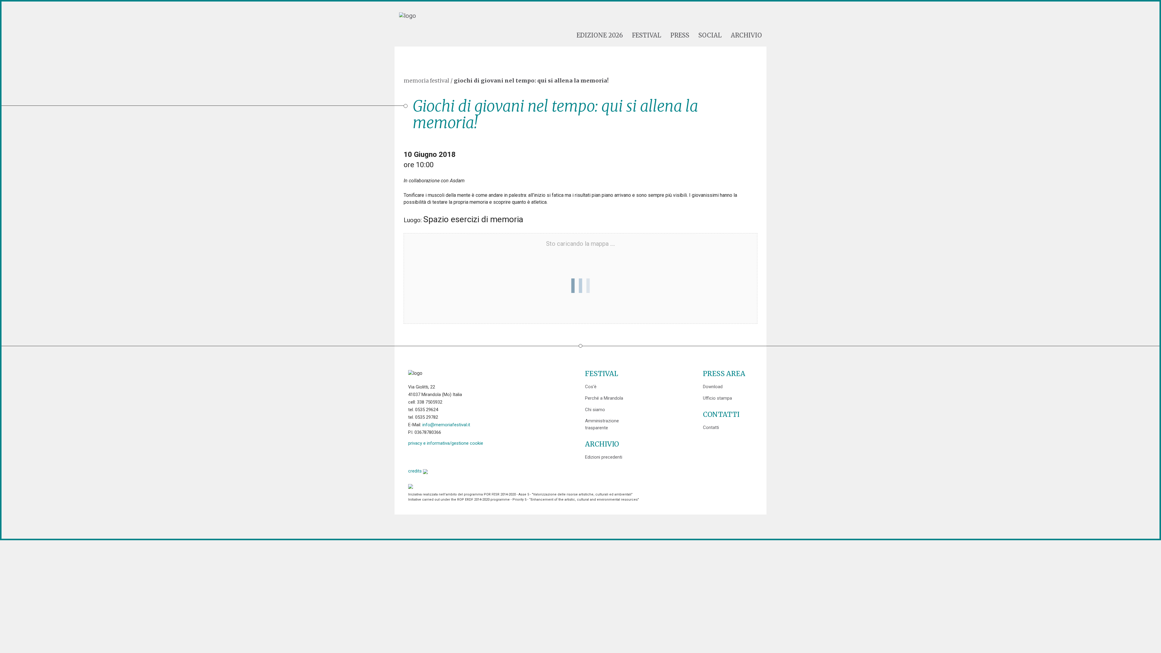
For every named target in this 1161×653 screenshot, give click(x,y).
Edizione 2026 (600, 35)
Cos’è (591, 386)
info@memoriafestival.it (446, 424)
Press (679, 35)
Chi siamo (595, 409)
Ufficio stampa (717, 398)
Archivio (746, 35)
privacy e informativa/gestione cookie (445, 443)
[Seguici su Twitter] (428, 456)
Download (713, 386)
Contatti (711, 427)
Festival (646, 35)
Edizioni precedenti (603, 457)
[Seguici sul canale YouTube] (443, 456)
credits (415, 471)
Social (710, 35)
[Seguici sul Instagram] (459, 456)
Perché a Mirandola (604, 398)
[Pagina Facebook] (413, 456)
